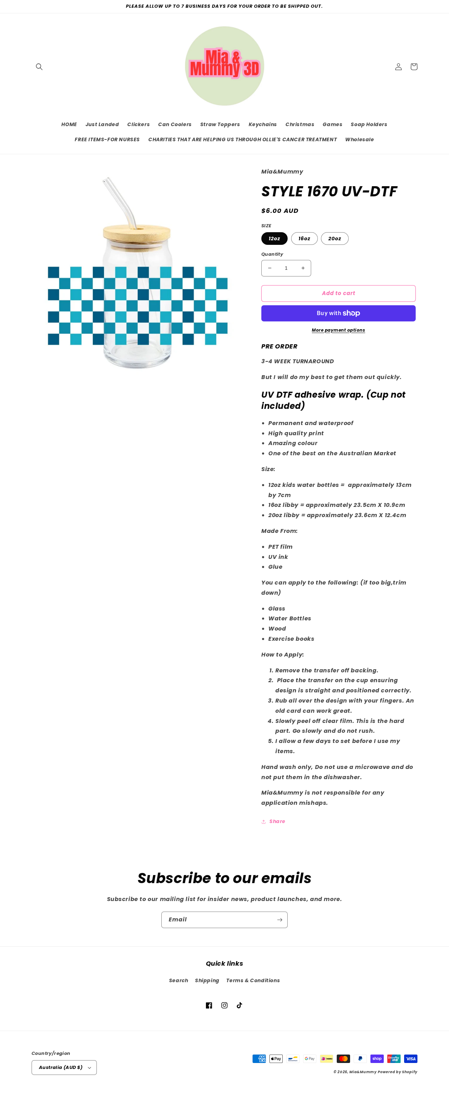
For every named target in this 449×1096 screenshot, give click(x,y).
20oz (334, 238)
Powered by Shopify (397, 1072)
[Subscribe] (279, 920)
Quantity (272, 254)
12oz (274, 238)
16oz (304, 238)
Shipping (207, 980)
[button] (39, 66)
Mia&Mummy (362, 1072)
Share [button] (277, 821)
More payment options (338, 330)
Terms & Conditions (253, 980)
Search (178, 980)
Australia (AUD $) (61, 1067)
